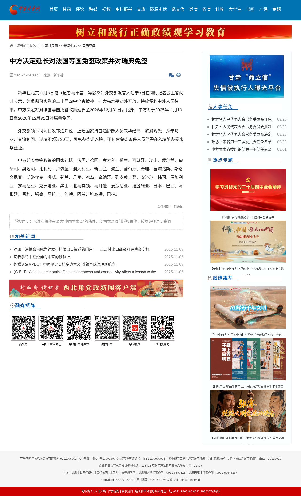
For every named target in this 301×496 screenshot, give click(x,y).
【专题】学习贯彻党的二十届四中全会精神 (247, 217)
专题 (276, 9)
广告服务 (113, 491)
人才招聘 (100, 491)
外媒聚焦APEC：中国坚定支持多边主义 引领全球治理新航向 (64, 264)
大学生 (235, 9)
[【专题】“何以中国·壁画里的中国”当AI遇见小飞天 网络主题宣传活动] (248, 263)
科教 (219, 9)
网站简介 (87, 491)
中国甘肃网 (49, 46)
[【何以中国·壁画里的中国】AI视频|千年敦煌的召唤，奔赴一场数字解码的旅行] (248, 329)
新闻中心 (70, 46)
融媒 (93, 9)
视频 (106, 9)
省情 (206, 9)
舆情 (193, 9)
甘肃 (67, 9)
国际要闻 (88, 46)
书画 (250, 9)
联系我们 (127, 491)
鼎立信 (178, 9)
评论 (80, 9)
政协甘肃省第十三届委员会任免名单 (241, 142)
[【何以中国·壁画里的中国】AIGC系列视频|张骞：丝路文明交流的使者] (248, 432)
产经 (263, 9)
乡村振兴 (123, 9)
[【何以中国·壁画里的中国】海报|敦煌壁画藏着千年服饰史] (248, 381)
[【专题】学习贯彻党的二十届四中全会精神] (248, 212)
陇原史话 (158, 9)
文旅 (141, 9)
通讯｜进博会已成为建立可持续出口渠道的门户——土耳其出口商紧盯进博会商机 (81, 249)
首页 (53, 9)
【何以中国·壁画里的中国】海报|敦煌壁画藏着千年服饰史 (247, 386)
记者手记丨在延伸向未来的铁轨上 (42, 257)
